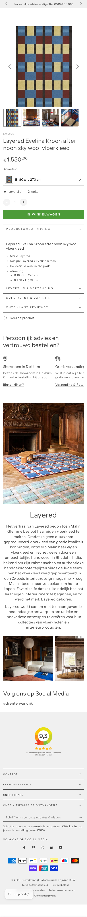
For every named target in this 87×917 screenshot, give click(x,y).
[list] (43, 375)
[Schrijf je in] (81, 817)
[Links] (6, 4)
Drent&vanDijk (31, 880)
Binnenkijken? (13, 384)
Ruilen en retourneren (62, 890)
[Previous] (9, 66)
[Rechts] (80, 4)
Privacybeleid (60, 885)
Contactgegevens (45, 895)
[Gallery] (43, 77)
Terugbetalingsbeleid (35, 885)
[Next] (77, 66)
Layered (8, 133)
